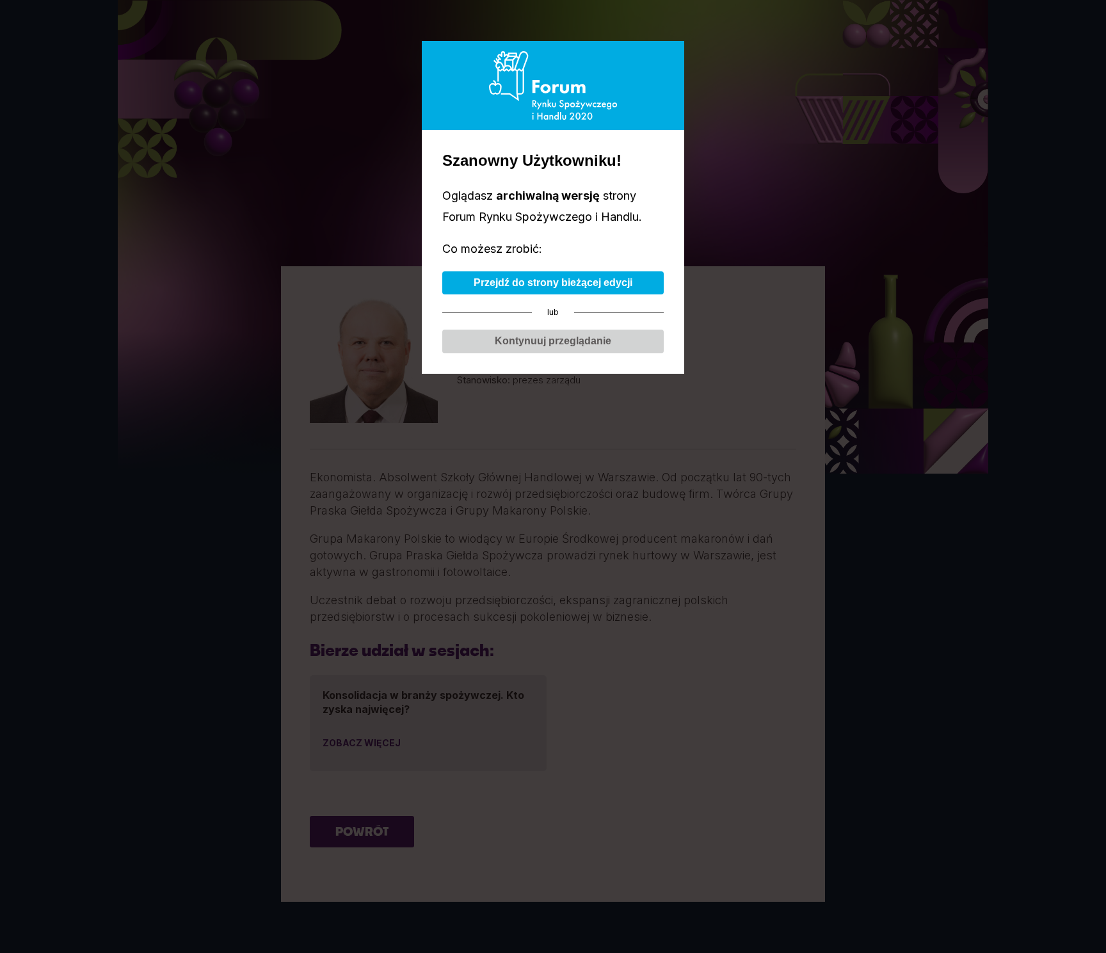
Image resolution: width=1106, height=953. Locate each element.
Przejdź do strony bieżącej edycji (553, 282)
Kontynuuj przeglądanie (553, 340)
